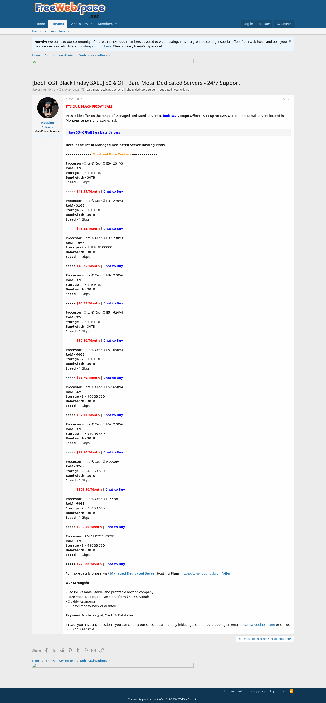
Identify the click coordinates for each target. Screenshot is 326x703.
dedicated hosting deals (174, 89)
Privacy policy (257, 691)
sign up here (101, 46)
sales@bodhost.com (259, 624)
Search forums (59, 31)
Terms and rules (234, 691)
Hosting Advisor (46, 89)
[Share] (284, 99)
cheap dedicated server (141, 89)
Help (272, 691)
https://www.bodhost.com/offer (205, 573)
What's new (79, 23)
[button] (91, 24)
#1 (289, 99)
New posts (39, 31)
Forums (57, 23)
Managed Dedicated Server (133, 573)
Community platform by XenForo (163, 699)
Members (105, 23)
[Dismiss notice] (289, 41)
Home (40, 23)
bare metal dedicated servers (105, 89)
